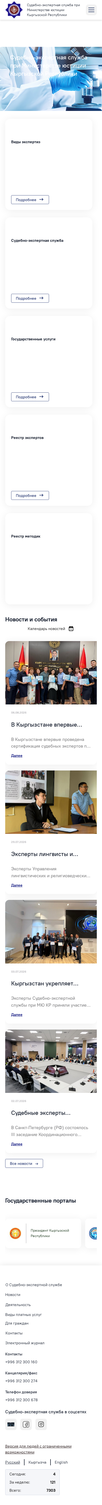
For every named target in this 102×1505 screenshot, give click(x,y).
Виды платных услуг (23, 1314)
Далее (17, 755)
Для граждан (16, 1323)
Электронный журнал (25, 1342)
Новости (12, 1294)
